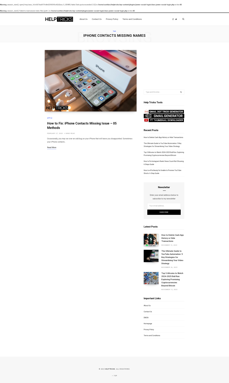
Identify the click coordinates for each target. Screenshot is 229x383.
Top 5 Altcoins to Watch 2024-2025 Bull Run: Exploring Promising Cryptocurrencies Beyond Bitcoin (172, 279)
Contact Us (148, 312)
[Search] (182, 19)
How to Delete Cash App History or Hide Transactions (163, 137)
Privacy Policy (149, 329)
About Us (147, 305)
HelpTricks (110, 369)
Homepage (148, 324)
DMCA (146, 318)
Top (115, 376)
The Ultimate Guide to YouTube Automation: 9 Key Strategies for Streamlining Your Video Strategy (172, 257)
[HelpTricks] (59, 19)
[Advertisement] (164, 66)
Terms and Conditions (152, 335)
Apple (49, 118)
